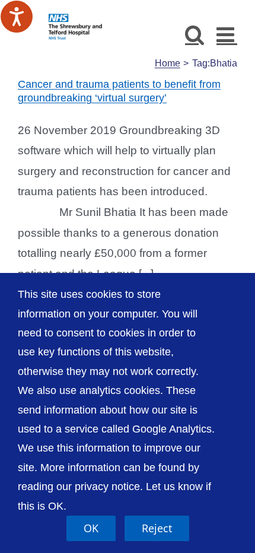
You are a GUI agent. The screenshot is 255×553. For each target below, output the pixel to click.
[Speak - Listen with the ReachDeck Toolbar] (17, 17)
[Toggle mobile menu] (226, 34)
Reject (157, 528)
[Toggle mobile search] (195, 34)
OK (91, 528)
